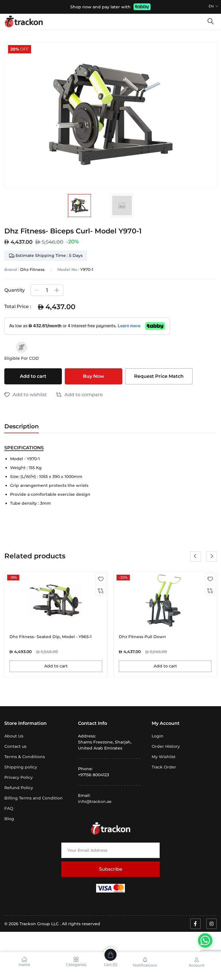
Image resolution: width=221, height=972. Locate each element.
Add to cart (33, 376)
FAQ (8, 808)
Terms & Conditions (24, 756)
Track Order (164, 767)
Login (157, 736)
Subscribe (110, 869)
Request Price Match (159, 376)
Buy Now (93, 376)
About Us (13, 736)
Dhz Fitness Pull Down (142, 636)
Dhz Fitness (32, 269)
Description (21, 426)
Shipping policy (20, 767)
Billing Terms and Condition (33, 798)
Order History (166, 746)
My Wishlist (164, 756)
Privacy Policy (18, 777)
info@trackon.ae (95, 801)
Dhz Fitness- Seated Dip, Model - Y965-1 (50, 636)
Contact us (15, 746)
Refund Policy (18, 787)
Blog (9, 818)
